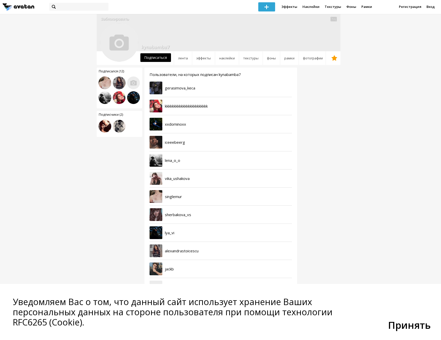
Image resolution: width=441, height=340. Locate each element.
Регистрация (410, 6)
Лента (183, 58)
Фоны (351, 6)
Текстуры (333, 6)
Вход (430, 6)
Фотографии (313, 58)
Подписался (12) (111, 71)
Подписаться (155, 57)
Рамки (366, 6)
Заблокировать (115, 19)
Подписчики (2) (111, 114)
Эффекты (289, 6)
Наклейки (311, 6)
